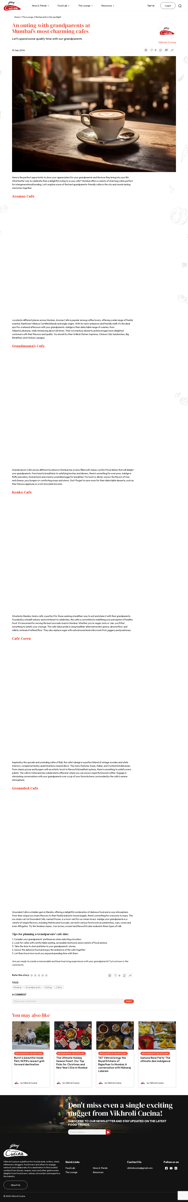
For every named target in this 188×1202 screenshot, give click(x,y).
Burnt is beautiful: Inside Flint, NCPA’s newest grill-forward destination (29, 1061)
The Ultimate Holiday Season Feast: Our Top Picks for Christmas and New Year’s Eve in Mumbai (71, 1062)
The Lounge (84, 5)
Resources (106, 5)
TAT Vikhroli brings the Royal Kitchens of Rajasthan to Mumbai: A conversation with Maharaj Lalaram (114, 1064)
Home (17, 17)
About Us (15, 1185)
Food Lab (62, 5)
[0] (152, 50)
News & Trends (39, 5)
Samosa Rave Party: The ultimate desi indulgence (155, 1059)
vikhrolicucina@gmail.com (140, 1167)
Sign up (151, 5)
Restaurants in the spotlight (48, 17)
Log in (168, 5)
